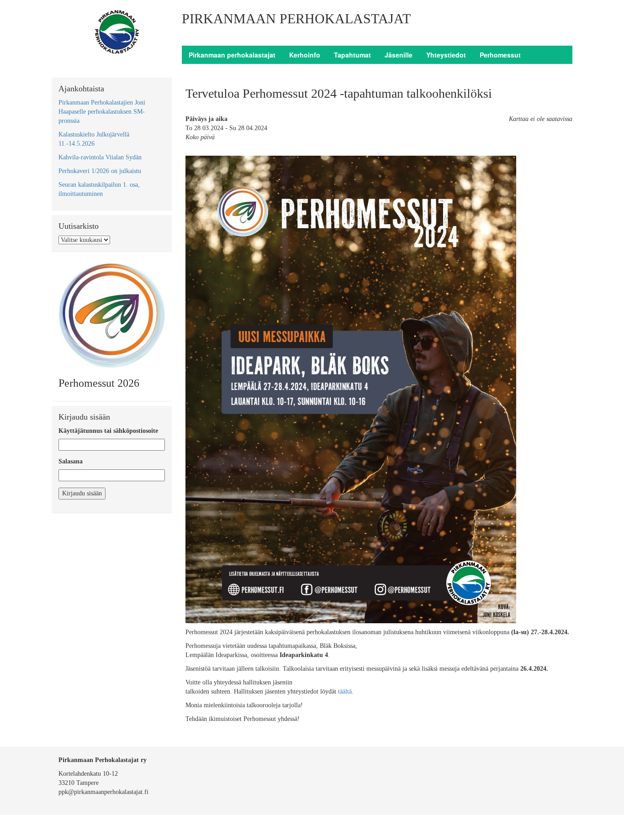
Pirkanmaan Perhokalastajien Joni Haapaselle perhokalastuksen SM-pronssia (101, 111)
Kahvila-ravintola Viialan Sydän (100, 157)
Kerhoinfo (304, 54)
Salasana (70, 461)
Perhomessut (500, 54)
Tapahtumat (352, 54)
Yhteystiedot (446, 54)
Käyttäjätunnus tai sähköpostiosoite (108, 430)
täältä (344, 691)
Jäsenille (398, 54)
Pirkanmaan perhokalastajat (232, 54)
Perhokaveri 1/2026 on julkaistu (99, 171)
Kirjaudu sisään (82, 493)
